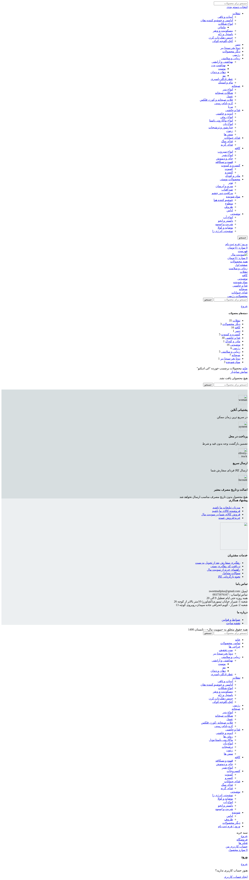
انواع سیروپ (225, 151)
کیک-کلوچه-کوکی (222, 41)
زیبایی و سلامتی (230, 58)
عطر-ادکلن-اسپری (222, 79)
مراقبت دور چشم (222, 193)
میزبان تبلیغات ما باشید (226, 507)
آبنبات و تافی (225, 16)
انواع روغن (226, 117)
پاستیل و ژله (225, 34)
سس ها (228, 134)
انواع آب (228, 217)
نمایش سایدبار (239, 371)
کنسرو (229, 172)
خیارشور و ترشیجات (221, 127)
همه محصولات (239, 261)
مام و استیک (225, 82)
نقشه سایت (233, 623)
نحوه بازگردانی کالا (229, 576)
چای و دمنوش (224, 158)
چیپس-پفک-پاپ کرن (221, 37)
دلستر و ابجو (225, 220)
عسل (229, 96)
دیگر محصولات (231, 51)
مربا (230, 106)
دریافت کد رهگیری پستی (225, 566)
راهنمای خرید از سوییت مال (223, 569)
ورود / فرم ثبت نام (229, 826)
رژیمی (236, 54)
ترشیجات (227, 746)
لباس (230, 210)
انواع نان (228, 123)
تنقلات (236, 13)
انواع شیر (227, 155)
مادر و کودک (232, 175)
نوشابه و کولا (225, 227)
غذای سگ (227, 141)
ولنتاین (222, 27)
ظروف (228, 206)
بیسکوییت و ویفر (223, 30)
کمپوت (229, 168)
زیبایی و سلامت (238, 268)
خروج (244, 306)
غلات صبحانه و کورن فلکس (216, 99)
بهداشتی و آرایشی (222, 61)
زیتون (229, 130)
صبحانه (236, 85)
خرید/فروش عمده (229, 517)
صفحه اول (241, 264)
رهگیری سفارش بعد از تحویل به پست (217, 562)
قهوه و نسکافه (224, 161)
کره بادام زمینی (223, 103)
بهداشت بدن (218, 65)
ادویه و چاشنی (224, 113)
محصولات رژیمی (237, 296)
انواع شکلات (225, 23)
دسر (237, 44)
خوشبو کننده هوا (223, 199)
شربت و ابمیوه (224, 224)
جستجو (242, 237)
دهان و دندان (218, 72)
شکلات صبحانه (224, 92)
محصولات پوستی (230, 179)
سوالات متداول (231, 573)
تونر (230, 182)
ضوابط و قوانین (231, 619)
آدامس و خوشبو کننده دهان (217, 20)
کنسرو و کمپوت (230, 165)
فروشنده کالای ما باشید (226, 510)
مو (224, 75)
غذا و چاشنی (232, 110)
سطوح (229, 203)
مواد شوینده (233, 196)
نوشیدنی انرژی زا (222, 231)
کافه (237, 148)
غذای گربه (227, 144)
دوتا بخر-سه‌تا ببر (230, 47)
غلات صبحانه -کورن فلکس (217, 722)
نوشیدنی (235, 213)
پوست (222, 68)
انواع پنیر (228, 89)
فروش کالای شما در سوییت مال (220, 514)
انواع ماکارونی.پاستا (221, 120)
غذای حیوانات (232, 137)
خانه (245, 368)
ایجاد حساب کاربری (236, 876)
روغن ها (228, 736)
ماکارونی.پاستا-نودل (221, 739)
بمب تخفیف (226, 650)
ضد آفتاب (227, 189)
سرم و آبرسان (224, 186)
